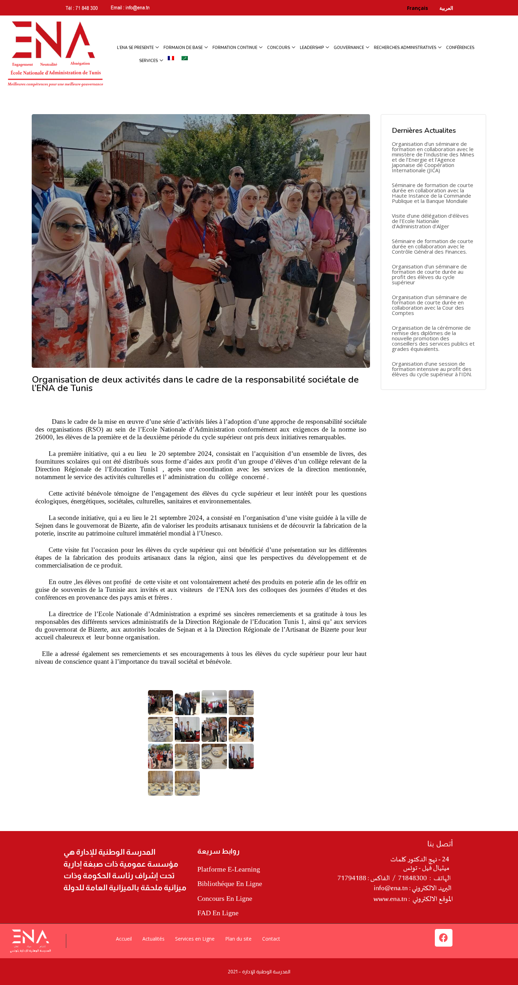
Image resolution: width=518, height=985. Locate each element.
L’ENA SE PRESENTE (136, 47)
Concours (279, 47)
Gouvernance (349, 47)
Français (422, 8)
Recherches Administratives (405, 47)
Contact (271, 938)
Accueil (124, 938)
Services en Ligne (195, 938)
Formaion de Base (184, 47)
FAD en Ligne (218, 913)
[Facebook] (443, 938)
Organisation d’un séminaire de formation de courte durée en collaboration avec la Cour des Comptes (429, 305)
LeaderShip (312, 47)
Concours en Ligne (224, 898)
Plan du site (238, 938)
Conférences (460, 47)
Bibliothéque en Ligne (229, 883)
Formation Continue (235, 47)
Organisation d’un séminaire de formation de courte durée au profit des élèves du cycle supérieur (429, 274)
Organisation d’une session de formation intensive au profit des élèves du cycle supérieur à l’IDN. (432, 369)
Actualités (153, 938)
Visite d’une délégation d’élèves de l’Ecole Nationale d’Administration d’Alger (430, 221)
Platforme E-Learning (228, 869)
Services (149, 60)
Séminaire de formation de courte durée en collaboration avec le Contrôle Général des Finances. (432, 246)
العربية (445, 8)
